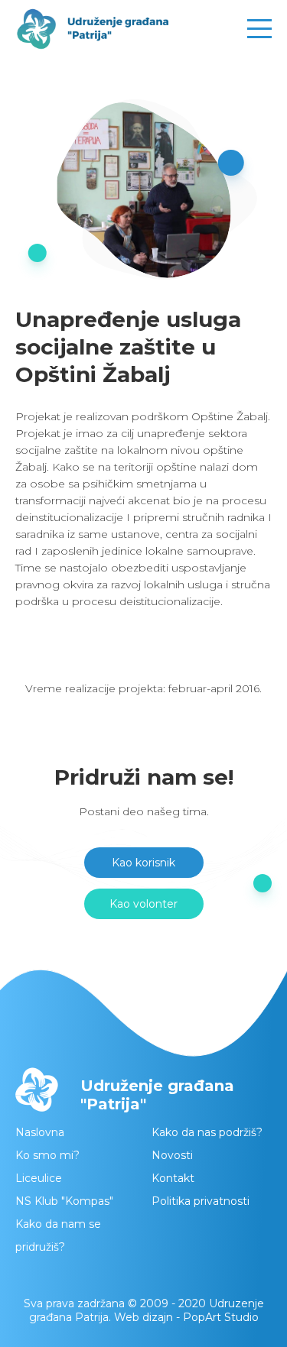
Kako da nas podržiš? (207, 1132)
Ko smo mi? (47, 1155)
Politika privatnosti (200, 1201)
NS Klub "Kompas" (64, 1201)
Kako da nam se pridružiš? (58, 1235)
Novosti (172, 1155)
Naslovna (39, 1132)
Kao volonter (143, 904)
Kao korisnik (143, 862)
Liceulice (38, 1178)
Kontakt (173, 1178)
